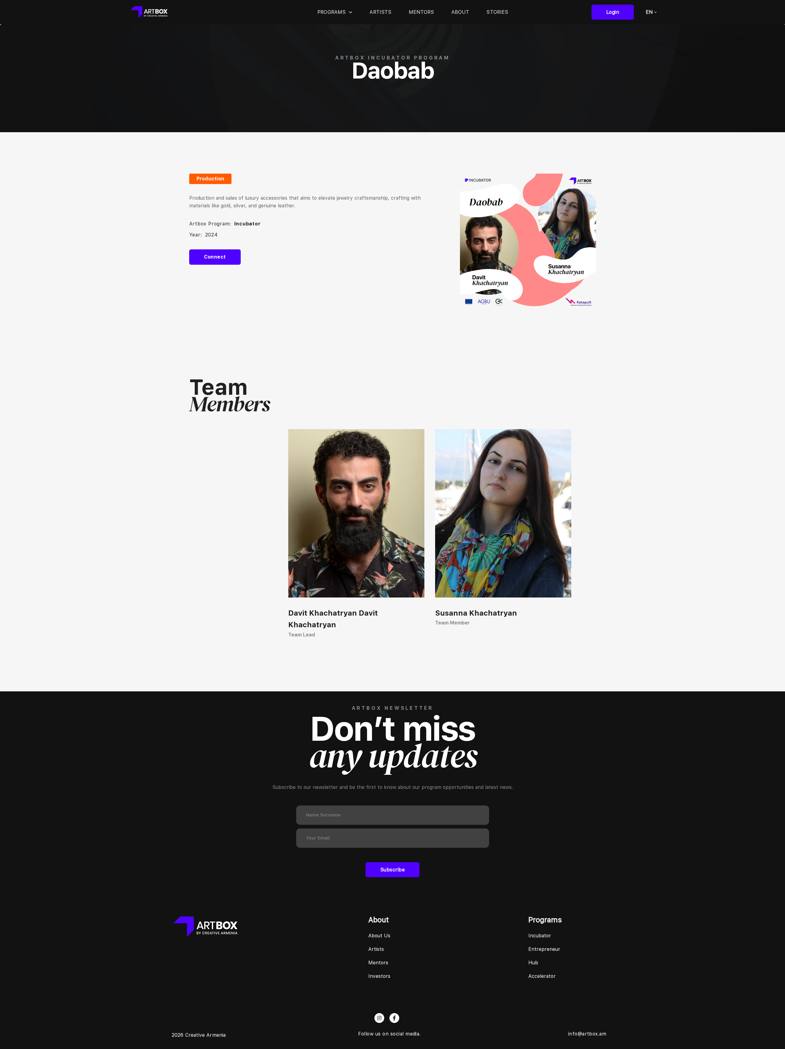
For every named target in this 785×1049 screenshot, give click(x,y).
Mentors (421, 12)
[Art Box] (149, 12)
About (460, 12)
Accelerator (542, 976)
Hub (533, 963)
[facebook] (394, 1018)
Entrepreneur (544, 949)
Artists (380, 12)
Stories (497, 12)
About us (379, 936)
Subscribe (392, 870)
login (612, 12)
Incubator (539, 936)
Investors (379, 976)
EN (649, 12)
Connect (215, 257)
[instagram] (379, 1018)
